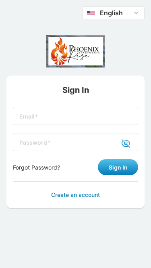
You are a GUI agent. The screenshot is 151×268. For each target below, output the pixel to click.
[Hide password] (121, 142)
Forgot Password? (36, 167)
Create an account (75, 194)
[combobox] (113, 13)
